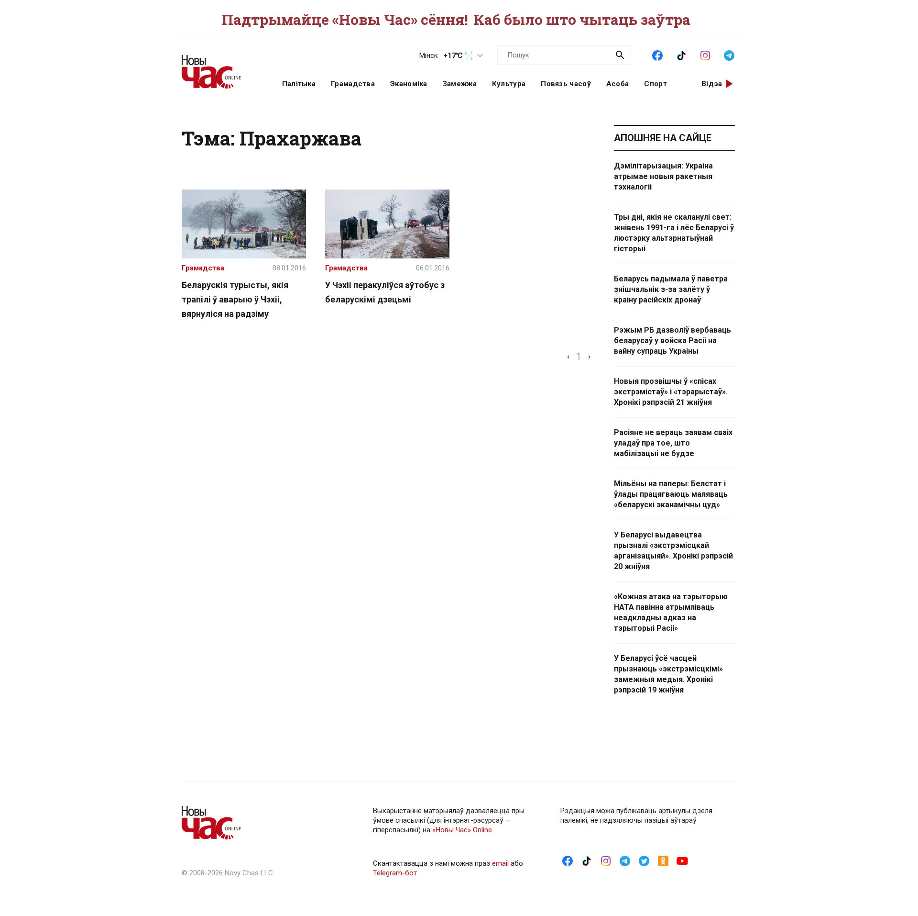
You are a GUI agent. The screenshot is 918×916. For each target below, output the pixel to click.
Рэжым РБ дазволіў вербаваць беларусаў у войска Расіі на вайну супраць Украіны (672, 340)
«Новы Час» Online (462, 830)
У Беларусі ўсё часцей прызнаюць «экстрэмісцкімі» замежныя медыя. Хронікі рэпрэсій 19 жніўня (668, 674)
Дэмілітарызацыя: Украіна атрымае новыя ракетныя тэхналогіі (663, 176)
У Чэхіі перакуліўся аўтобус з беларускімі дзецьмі (385, 292)
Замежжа (460, 83)
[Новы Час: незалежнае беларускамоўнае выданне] (220, 67)
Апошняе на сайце (662, 138)
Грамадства (353, 83)
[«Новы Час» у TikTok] (681, 54)
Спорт (655, 83)
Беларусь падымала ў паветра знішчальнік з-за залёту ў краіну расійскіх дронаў (671, 289)
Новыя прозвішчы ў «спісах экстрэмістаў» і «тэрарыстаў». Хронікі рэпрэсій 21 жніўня (671, 392)
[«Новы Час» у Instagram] (705, 54)
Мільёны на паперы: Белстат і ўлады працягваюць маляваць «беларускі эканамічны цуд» (671, 494)
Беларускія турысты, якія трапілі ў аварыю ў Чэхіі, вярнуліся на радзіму (235, 299)
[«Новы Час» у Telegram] (729, 54)
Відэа (711, 83)
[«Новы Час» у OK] (663, 860)
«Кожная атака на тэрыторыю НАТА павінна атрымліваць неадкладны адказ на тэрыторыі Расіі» (671, 612)
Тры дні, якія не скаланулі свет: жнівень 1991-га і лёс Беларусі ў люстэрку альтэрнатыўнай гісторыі (674, 232)
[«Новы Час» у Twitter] (644, 860)
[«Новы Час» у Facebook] (657, 54)
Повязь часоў (566, 83)
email (500, 863)
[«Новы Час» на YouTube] (682, 860)
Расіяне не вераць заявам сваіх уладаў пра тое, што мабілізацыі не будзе (673, 443)
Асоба (617, 83)
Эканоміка (408, 83)
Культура (508, 83)
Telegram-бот (395, 873)
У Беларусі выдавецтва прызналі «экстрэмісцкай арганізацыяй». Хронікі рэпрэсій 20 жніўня (673, 550)
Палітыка (299, 83)
